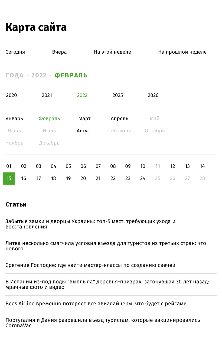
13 (187, 166)
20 (83, 178)
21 (98, 178)
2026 (153, 95)
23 (127, 178)
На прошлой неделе (182, 52)
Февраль (70, 75)
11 (157, 166)
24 (143, 178)
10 (142, 166)
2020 (11, 95)
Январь (14, 119)
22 (113, 178)
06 (83, 166)
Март (84, 119)
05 (68, 166)
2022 (39, 75)
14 (202, 166)
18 (53, 178)
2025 (117, 95)
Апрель (119, 119)
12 (172, 166)
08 (113, 166)
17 (38, 178)
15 (8, 178)
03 (38, 166)
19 (68, 178)
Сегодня (15, 52)
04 (53, 166)
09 (128, 166)
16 (23, 178)
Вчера (59, 52)
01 (8, 166)
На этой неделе (112, 52)
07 (98, 166)
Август (84, 131)
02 (23, 166)
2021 (47, 95)
